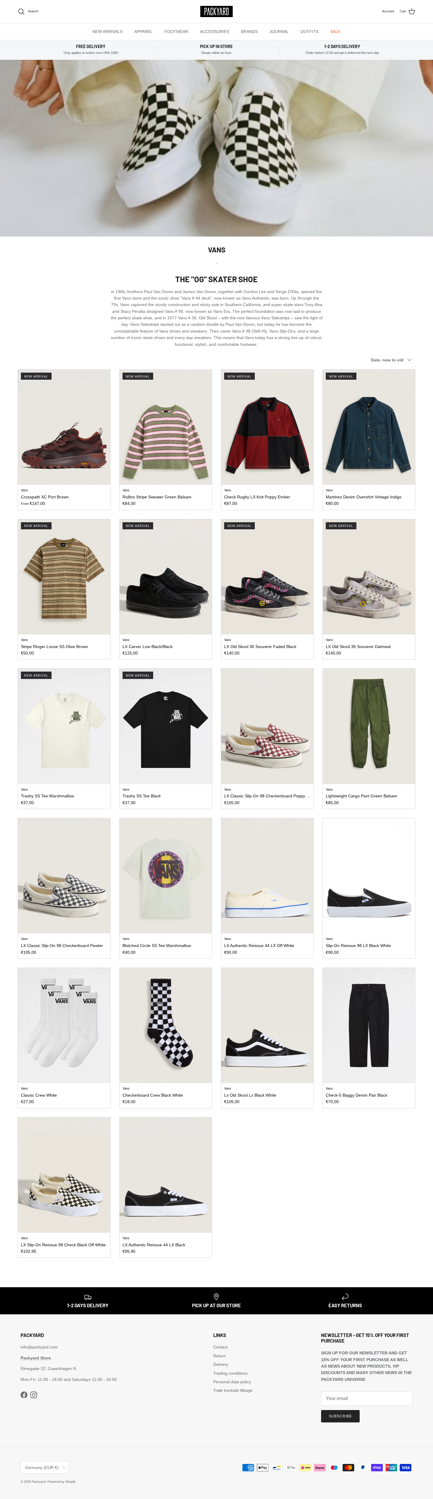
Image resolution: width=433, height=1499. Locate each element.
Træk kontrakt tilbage (232, 1390)
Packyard (39, 1481)
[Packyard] (216, 11)
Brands (249, 31)
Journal (279, 31)
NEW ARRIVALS (107, 31)
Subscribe (340, 1416)
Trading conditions (230, 1373)
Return (219, 1355)
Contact (220, 1347)
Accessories (214, 31)
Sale (335, 31)
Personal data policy (232, 1381)
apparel (143, 31)
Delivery (220, 1364)
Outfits (309, 31)
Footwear (176, 31)
